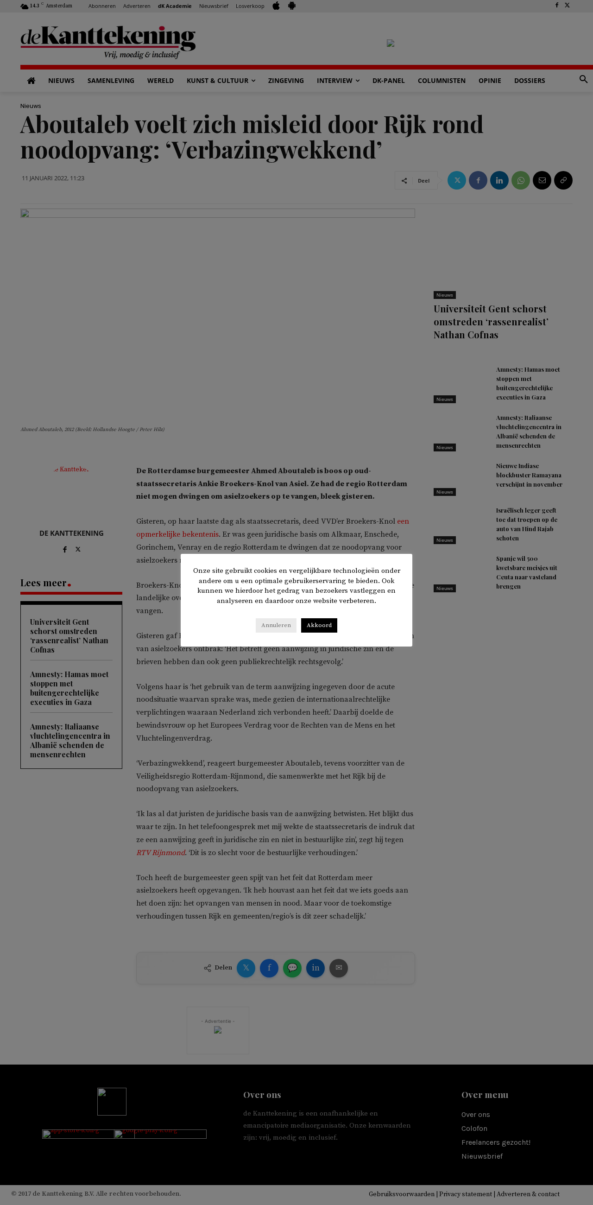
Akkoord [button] (319, 625)
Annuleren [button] (276, 625)
